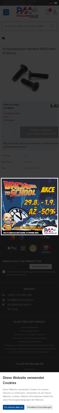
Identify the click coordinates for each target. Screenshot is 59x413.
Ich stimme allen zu (13, 407)
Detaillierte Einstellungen (39, 407)
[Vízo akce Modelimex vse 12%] (29, 206)
